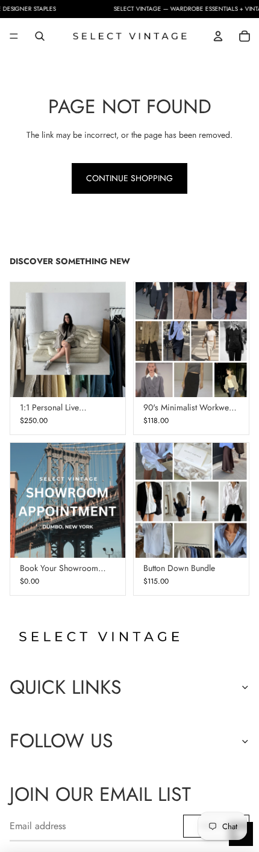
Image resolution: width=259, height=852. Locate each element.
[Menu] (14, 36)
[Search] (40, 36)
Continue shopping (129, 178)
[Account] (218, 36)
